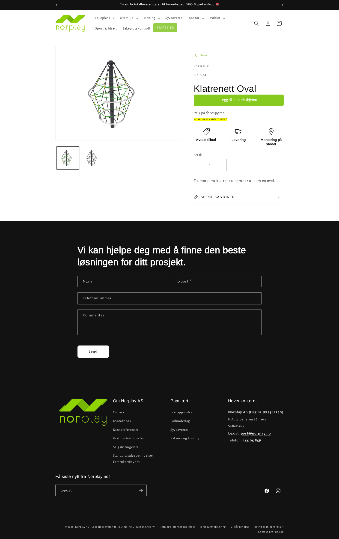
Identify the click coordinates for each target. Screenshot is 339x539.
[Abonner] (140, 491)
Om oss (118, 412)
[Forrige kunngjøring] (57, 5)
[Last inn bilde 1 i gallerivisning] (68, 158)
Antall (198, 155)
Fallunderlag (180, 421)
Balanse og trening (184, 438)
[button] (104, 18)
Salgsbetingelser (126, 447)
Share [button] (203, 55)
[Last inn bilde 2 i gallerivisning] (93, 158)
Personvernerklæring (213, 526)
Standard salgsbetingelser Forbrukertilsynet (133, 459)
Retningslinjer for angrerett (177, 526)
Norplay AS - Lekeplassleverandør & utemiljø (103, 526)
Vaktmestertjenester (128, 438)
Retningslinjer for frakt (269, 526)
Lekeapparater (181, 412)
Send (93, 351)
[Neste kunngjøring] (282, 5)
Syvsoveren (179, 430)
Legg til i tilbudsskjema (238, 100)
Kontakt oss (122, 421)
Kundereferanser (126, 430)
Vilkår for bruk (240, 526)
